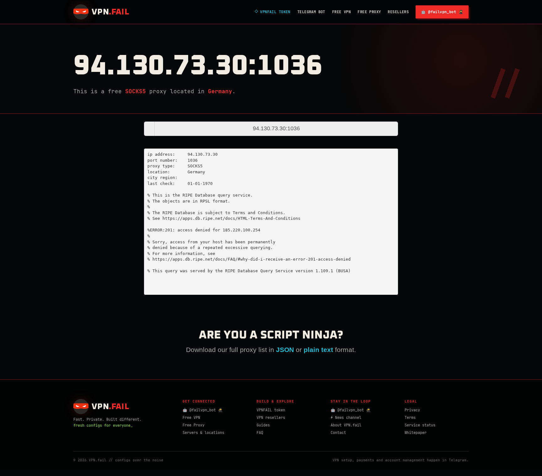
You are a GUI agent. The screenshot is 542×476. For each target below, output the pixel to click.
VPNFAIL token (271, 410)
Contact (338, 432)
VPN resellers (271, 417)
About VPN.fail (346, 425)
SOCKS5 (135, 91)
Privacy (412, 410)
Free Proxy (369, 11)
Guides (263, 425)
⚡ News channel (346, 417)
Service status (420, 425)
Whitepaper (416, 432)
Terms (410, 417)
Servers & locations (203, 432)
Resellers (398, 11)
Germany (220, 91)
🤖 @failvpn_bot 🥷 (442, 11)
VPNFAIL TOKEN (272, 12)
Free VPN (341, 11)
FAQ (260, 432)
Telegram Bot (311, 11)
